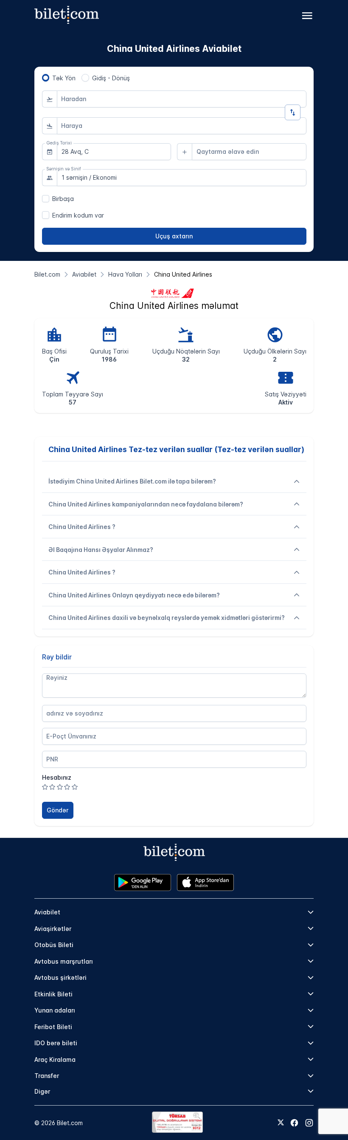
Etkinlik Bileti (53, 994)
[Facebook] (294, 1122)
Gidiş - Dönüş (111, 78)
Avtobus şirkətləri (60, 977)
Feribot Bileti (53, 1026)
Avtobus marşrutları (63, 961)
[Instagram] (309, 1122)
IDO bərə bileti (55, 1043)
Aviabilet (47, 912)
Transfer (46, 1075)
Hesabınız (56, 777)
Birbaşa (63, 198)
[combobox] (181, 99)
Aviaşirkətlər (52, 928)
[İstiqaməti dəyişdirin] (292, 112)
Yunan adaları (54, 1010)
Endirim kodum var (78, 215)
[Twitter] (281, 1123)
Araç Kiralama (55, 1059)
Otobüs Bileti (53, 944)
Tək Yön (64, 78)
